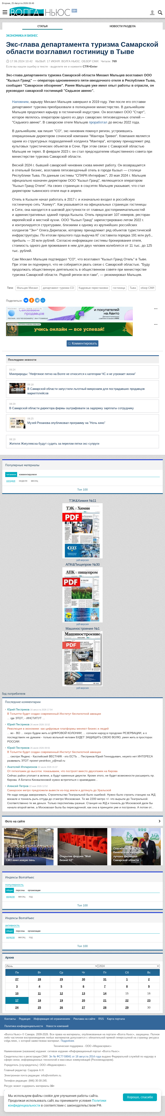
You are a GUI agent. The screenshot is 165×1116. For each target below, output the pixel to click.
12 (61, 993)
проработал (98, 122)
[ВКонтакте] (26, 300)
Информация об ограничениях (52, 1018)
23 (149, 1000)
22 (127, 1000)
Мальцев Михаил (27, 288)
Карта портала (116, 1018)
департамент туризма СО (58, 288)
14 (104, 993)
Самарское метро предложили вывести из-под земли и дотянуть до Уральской (59, 790)
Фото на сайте (15, 821)
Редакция (24, 1018)
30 (83, 979)
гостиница (119, 288)
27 (17, 979)
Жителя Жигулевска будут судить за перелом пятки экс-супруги (54, 443)
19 (61, 1000)
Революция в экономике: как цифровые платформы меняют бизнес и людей (58, 728)
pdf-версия (82, 560)
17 (17, 1000)
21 (104, 1000)
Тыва (133, 288)
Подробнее (67, 1040)
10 (17, 993)
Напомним (20, 102)
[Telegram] (37, 300)
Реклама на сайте (84, 1018)
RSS (101, 1018)
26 (61, 1007)
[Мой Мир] (42, 300)
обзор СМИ (147, 288)
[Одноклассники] (31, 300)
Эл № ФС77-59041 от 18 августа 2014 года (75, 1056)
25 (39, 1007)
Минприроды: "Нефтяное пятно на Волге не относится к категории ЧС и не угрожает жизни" (72, 374)
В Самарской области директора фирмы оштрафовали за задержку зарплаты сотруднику (71, 408)
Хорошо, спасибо (140, 1097)
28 (39, 979)
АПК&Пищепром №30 (83, 564)
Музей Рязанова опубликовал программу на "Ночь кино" (66, 422)
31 (104, 979)
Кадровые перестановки (93, 288)
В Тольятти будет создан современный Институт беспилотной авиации (54, 713)
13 (83, 993)
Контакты (10, 1018)
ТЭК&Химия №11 (82, 501)
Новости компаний (57, 1026)
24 (17, 1007)
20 (83, 1000)
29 (61, 979)
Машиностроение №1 (83, 628)
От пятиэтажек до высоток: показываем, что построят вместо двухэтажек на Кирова (62, 771)
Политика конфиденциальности (23, 1026)
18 (39, 1000)
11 (39, 993)
